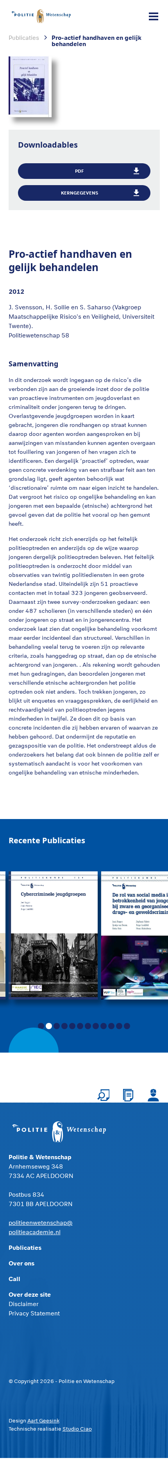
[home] (41, 16)
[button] (152, 16)
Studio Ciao (77, 1429)
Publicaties (25, 1247)
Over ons (21, 1263)
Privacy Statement (34, 1313)
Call (14, 1278)
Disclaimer (24, 1304)
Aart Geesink (43, 1420)
